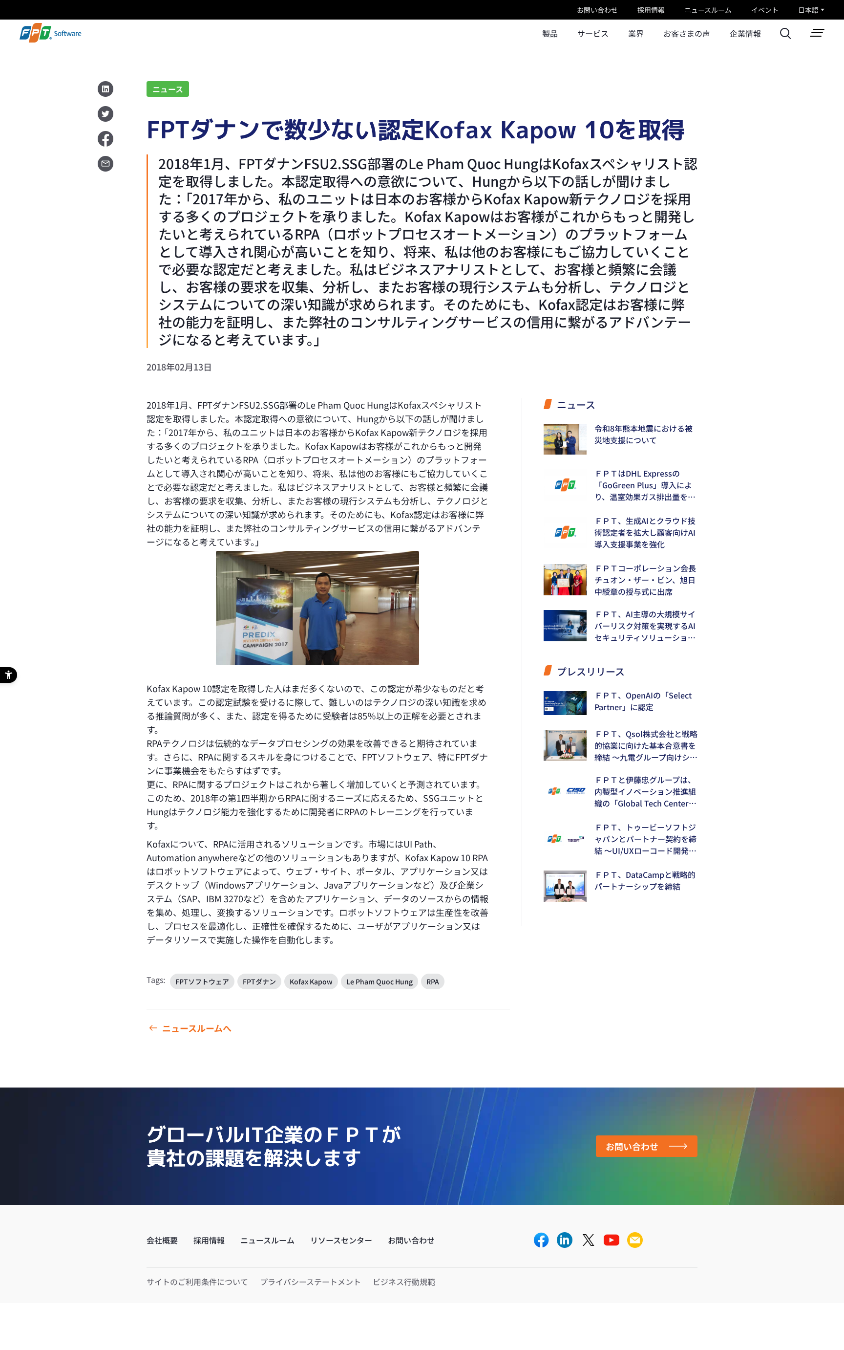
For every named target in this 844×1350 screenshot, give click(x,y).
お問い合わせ (597, 10)
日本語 (808, 10)
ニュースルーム (708, 10)
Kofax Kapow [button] (311, 981)
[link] (51, 39)
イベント (765, 10)
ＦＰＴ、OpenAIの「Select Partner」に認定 (643, 701)
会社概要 (162, 1240)
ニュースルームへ (197, 1028)
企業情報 (745, 33)
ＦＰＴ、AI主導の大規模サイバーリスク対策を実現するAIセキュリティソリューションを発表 (645, 625)
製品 (550, 33)
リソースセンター (341, 1240)
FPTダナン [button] (259, 981)
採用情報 (651, 10)
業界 (636, 33)
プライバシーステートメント (310, 1281)
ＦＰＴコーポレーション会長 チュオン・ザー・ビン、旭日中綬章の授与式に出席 (645, 579)
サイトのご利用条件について (197, 1281)
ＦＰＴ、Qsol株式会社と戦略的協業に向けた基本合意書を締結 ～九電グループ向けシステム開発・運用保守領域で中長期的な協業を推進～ (645, 745)
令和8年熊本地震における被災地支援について (643, 434)
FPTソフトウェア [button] (202, 981)
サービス (593, 33)
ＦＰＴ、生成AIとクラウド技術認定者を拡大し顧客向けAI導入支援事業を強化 (645, 532)
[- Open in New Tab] (541, 1240)
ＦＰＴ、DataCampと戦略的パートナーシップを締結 (645, 880)
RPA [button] (432, 981)
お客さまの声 (686, 33)
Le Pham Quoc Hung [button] (379, 981)
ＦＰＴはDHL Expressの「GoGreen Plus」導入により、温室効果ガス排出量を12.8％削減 (643, 484)
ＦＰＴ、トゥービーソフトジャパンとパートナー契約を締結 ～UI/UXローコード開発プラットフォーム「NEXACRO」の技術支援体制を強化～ (645, 838)
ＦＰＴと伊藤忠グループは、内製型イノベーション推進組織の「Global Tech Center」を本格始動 (645, 791)
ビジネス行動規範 (404, 1281)
